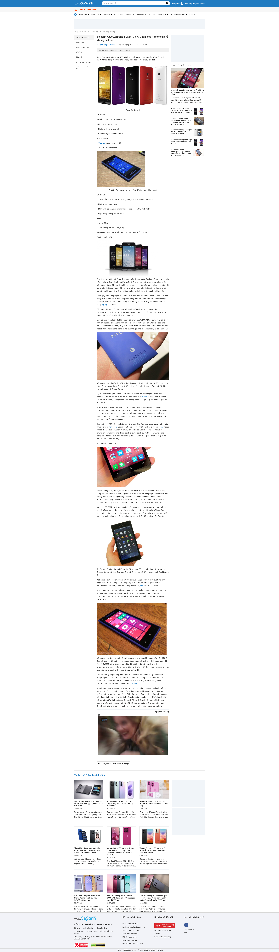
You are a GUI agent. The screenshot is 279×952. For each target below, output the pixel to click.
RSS (185, 932)
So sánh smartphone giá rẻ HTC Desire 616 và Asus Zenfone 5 (181, 131)
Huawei (135, 683)
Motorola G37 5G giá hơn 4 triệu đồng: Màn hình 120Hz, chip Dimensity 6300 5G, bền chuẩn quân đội (120, 851)
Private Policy (189, 929)
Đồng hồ (79, 57)
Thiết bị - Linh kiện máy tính (84, 68)
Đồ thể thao (118, 14)
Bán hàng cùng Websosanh (195, 3)
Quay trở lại (115, 764)
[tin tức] (75, 14)
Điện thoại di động (108, 32)
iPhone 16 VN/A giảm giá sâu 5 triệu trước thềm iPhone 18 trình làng (154, 803)
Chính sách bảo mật (129, 940)
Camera (101, 143)
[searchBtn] (167, 3)
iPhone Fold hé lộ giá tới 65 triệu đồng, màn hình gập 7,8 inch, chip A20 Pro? (88, 803)
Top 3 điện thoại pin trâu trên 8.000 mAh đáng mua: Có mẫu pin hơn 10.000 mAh (121, 898)
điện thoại (112, 427)
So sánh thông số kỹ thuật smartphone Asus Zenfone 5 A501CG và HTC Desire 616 (181, 121)
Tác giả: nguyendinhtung (106, 45)
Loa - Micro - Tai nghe (83, 62)
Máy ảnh (79, 52)
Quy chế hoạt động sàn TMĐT (133, 943)
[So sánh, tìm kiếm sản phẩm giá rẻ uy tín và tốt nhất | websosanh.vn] (84, 3)
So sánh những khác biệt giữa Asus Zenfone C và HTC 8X (181, 141)
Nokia (144, 397)
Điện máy (107, 14)
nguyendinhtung (162, 712)
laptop (104, 304)
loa (162, 427)
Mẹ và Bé (129, 14)
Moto (142, 586)
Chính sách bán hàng (130, 934)
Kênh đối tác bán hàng (162, 937)
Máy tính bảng (81, 42)
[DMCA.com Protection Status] (98, 945)
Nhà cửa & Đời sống (178, 14)
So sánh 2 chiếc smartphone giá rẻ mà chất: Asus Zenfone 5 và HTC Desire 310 (181, 152)
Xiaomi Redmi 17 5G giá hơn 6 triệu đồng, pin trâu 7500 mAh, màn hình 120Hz (152, 850)
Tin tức (86, 32)
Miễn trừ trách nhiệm (129, 937)
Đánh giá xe (162, 14)
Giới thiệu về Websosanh (163, 930)
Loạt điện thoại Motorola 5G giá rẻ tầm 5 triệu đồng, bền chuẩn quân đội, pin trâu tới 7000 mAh (153, 898)
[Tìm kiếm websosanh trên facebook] (186, 925)
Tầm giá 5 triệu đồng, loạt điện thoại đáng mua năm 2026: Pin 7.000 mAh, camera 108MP (87, 850)
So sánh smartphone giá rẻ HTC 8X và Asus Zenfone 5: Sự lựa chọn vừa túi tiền (187, 92)
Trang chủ (77, 32)
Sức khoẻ (151, 14)
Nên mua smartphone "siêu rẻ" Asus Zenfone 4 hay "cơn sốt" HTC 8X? (181, 110)
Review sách (141, 14)
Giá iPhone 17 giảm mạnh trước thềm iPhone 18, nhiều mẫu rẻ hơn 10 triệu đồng (87, 898)
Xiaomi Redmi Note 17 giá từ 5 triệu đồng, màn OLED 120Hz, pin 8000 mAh (121, 803)
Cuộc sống (95, 14)
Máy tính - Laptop (82, 47)
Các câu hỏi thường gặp (131, 930)
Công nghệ (83, 14)
